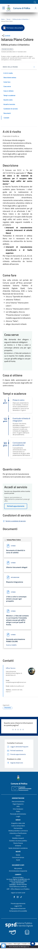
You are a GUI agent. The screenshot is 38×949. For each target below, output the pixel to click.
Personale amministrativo (18, 814)
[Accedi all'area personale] (35, 8)
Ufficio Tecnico (10, 668)
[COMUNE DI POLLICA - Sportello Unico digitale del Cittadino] (8, 8)
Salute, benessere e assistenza (18, 848)
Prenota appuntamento (18, 903)
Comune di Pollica (21, 8)
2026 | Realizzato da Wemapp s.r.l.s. (19, 946)
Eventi (18, 860)
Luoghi (18, 816)
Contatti (18, 874)
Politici (18, 811)
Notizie (18, 855)
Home (3, 19)
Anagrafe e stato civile (18, 823)
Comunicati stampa (18, 857)
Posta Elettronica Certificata (18, 886)
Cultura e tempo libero (18, 826)
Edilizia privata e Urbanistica (20, 19)
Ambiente (18, 846)
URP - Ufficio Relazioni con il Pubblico (18, 889)
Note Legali (17, 944)
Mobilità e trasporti (18, 838)
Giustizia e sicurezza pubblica (18, 841)
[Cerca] (35, 2)
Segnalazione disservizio (18, 908)
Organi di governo (18, 804)
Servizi (8, 19)
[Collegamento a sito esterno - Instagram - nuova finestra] (17, 897)
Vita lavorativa (18, 828)
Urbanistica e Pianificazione (18, 833)
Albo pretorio (18, 868)
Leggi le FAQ (18, 906)
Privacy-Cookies (7, 944)
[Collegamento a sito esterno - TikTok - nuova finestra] (21, 897)
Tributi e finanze (18, 843)
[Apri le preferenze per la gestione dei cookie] (3, 945)
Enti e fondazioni (18, 809)
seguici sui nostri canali (18, 893)
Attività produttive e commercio (18, 831)
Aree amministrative (18, 801)
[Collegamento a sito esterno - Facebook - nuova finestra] (14, 897)
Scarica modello (11, 645)
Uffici (18, 806)
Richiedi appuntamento (15, 506)
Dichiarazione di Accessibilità (18, 911)
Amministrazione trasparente (18, 871)
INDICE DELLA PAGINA (10, 67)
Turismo (18, 836)
